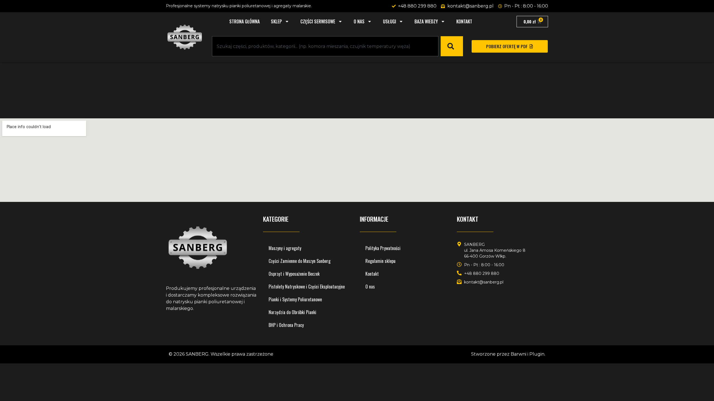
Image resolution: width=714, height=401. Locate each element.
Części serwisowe (317, 21)
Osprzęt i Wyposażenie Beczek (294, 273)
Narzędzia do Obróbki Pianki (292, 312)
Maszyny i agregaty (285, 248)
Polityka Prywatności (383, 248)
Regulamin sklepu (380, 261)
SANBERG (197, 354)
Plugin (536, 354)
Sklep (276, 21)
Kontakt (464, 21)
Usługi (389, 21)
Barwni (518, 354)
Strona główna (244, 21)
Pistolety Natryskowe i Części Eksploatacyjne (307, 286)
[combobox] (325, 46)
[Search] (452, 46)
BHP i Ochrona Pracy (286, 325)
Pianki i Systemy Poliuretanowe (295, 299)
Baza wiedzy (426, 21)
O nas (359, 21)
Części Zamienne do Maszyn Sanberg (300, 261)
